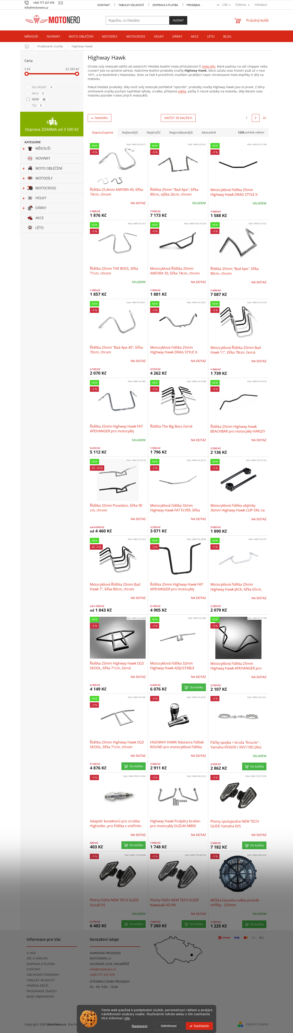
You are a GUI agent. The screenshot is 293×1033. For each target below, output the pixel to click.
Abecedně (209, 132)
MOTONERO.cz (100, 958)
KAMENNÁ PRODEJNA (105, 953)
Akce (38, 93)
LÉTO (39, 227)
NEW (38, 99)
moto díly (208, 66)
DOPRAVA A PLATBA (41, 964)
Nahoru (101, 118)
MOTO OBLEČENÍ (48, 168)
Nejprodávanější (181, 132)
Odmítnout (169, 1026)
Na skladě (42, 87)
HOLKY (40, 198)
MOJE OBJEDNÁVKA (40, 996)
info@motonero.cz (103, 969)
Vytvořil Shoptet (257, 1024)
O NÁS (31, 953)
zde (127, 1018)
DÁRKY (40, 207)
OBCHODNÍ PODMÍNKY (43, 975)
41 (264, 118)
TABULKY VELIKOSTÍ (41, 980)
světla (182, 91)
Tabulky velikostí (131, 5)
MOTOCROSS (45, 188)
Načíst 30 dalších (178, 118)
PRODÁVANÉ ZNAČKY (42, 991)
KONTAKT (103, 5)
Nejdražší (153, 132)
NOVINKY (42, 158)
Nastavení (139, 1026)
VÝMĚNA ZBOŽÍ (37, 985)
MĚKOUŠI (42, 148)
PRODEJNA (193, 5)
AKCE (39, 218)
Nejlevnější (130, 132)
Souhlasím (201, 1026)
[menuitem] (31, 36)
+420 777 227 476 (102, 975)
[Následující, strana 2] (256, 118)
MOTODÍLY (44, 178)
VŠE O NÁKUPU (37, 958)
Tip (37, 105)
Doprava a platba (165, 5)
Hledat (178, 20)
